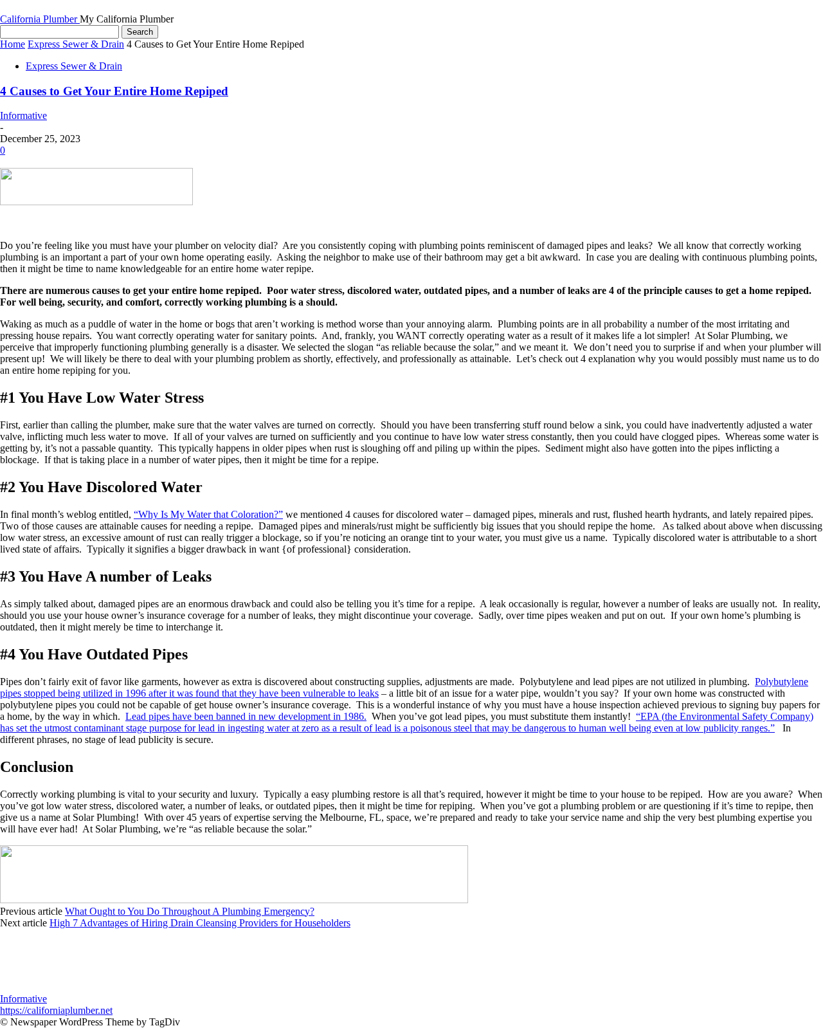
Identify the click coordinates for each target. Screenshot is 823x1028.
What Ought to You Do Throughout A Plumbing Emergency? (189, 911)
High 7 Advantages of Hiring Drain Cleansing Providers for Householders (200, 922)
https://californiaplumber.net (56, 1010)
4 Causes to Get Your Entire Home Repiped (114, 91)
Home (12, 44)
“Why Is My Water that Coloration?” (208, 514)
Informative (23, 115)
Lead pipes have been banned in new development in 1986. (245, 716)
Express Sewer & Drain (76, 44)
